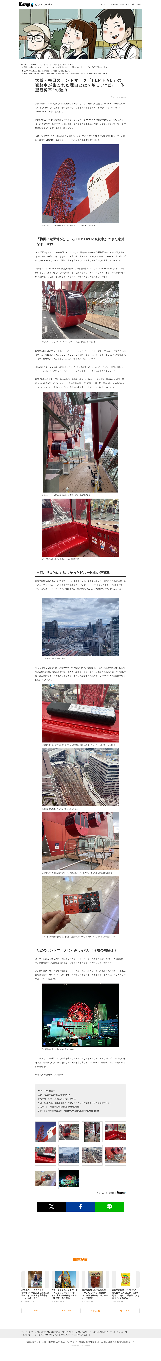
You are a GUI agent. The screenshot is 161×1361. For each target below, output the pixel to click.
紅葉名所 (105, 1332)
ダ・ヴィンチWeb (38, 1335)
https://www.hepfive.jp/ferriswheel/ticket (81, 1111)
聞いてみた (136, 4)
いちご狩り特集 (44, 1332)
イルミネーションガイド (117, 1332)
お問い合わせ (60, 1342)
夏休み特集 (97, 1332)
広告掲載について (99, 1342)
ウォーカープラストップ (29, 1332)
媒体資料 (89, 1342)
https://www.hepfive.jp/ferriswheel (64, 1107)
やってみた (124, 4)
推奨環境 (52, 1342)
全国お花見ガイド (57, 1332)
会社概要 (109, 1342)
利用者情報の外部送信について (123, 1342)
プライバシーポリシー (40, 1342)
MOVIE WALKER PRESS (68, 1335)
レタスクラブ (25, 1335)
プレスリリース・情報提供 (76, 1342)
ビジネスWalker (44, 4)
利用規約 (29, 1342)
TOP (103, 4)
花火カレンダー (87, 1332)
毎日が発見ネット (84, 1335)
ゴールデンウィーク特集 (72, 1332)
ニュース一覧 (112, 4)
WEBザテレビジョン (52, 1335)
